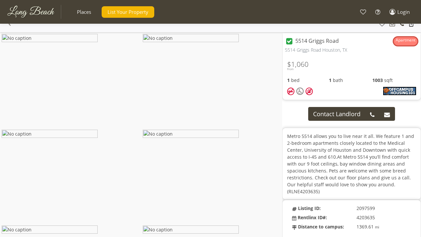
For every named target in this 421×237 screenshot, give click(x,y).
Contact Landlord (336, 114)
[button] (84, 12)
